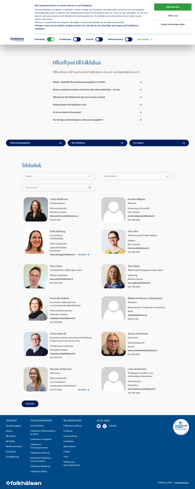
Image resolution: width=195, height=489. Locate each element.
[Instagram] (105, 426)
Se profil (82, 254)
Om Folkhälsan (78, 143)
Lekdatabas (69, 441)
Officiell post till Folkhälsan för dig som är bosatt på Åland (79, 97)
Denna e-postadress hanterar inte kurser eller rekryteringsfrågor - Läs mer (86, 89)
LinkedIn (112, 425)
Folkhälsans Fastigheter (40, 439)
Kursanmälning (70, 436)
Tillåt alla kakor (173, 7)
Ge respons (138, 143)
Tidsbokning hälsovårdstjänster (72, 463)
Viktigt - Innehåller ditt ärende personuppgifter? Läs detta (79, 82)
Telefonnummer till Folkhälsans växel (69, 104)
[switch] (77, 39)
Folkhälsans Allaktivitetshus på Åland (42, 432)
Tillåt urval (173, 16)
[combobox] (58, 176)
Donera (9, 431)
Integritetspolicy (181, 482)
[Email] (71, 216)
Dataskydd (11, 451)
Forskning (68, 431)
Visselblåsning (12, 456)
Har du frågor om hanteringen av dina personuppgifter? (78, 120)
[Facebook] (99, 426)
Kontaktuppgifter (13, 425)
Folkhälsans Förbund (39, 453)
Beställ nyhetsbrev (14, 446)
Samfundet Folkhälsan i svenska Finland (40, 459)
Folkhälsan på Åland (73, 425)
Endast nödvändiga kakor (173, 24)
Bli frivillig (10, 441)
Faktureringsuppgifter (20, 143)
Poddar (67, 451)
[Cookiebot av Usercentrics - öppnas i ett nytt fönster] (17, 39)
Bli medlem (11, 436)
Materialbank (69, 446)
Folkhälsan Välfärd (38, 471)
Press (66, 456)
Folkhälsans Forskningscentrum (39, 446)
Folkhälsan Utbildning (40, 466)
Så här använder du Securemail (67, 112)
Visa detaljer (143, 39)
